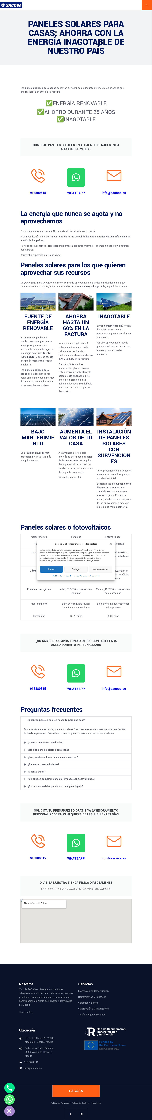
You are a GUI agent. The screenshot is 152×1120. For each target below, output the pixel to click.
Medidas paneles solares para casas (48, 750)
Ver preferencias (101, 569)
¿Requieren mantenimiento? (43, 764)
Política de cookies (61, 576)
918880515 (38, 193)
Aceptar (51, 569)
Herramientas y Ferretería (92, 997)
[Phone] (9, 1088)
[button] (110, 543)
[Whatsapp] (9, 1099)
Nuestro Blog (26, 1012)
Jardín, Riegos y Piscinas (92, 1014)
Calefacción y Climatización (93, 1008)
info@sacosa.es (114, 193)
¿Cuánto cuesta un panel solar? (46, 742)
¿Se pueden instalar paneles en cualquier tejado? (56, 786)
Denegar (76, 569)
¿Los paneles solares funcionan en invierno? (53, 757)
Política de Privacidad (79, 576)
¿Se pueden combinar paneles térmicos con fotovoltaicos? (61, 779)
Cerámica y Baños (88, 1002)
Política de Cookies (80, 1103)
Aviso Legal (94, 576)
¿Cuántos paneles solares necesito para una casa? (57, 720)
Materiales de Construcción (93, 991)
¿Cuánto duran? (37, 771)
